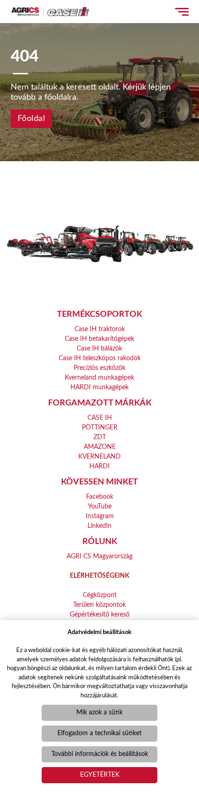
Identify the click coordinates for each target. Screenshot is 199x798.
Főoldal (31, 119)
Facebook (99, 497)
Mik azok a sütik (99, 712)
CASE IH (99, 418)
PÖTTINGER (100, 427)
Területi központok (99, 605)
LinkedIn (99, 526)
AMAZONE (100, 447)
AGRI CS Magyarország (99, 556)
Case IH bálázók (99, 348)
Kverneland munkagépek (99, 378)
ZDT (99, 437)
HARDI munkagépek (99, 387)
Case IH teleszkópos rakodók (100, 358)
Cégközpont (100, 595)
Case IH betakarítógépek (99, 339)
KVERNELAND (99, 456)
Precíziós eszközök (99, 368)
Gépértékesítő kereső (100, 614)
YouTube (100, 506)
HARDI (99, 466)
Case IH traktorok (100, 329)
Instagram (100, 516)
